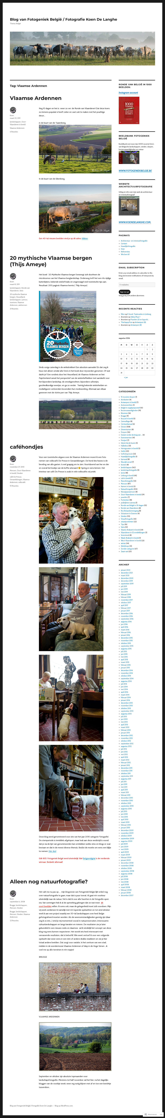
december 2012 (127, 735)
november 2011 (126, 771)
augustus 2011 (126, 779)
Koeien (123, 465)
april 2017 (124, 605)
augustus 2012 (126, 746)
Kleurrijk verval (126, 462)
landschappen (15, 122)
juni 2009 (124, 847)
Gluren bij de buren (128, 443)
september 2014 (127, 678)
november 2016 (127, 616)
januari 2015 (125, 668)
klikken (85, 238)
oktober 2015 (126, 643)
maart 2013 (125, 727)
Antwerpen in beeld (128, 402)
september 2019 (127, 584)
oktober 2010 (126, 803)
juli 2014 (124, 684)
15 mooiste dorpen (128, 397)
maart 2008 (125, 887)
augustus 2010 (126, 809)
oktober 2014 (126, 676)
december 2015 (127, 638)
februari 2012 (126, 763)
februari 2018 (126, 597)
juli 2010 (124, 811)
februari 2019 (126, 594)
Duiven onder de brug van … (131, 435)
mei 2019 (124, 592)
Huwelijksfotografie (128, 246)
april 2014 (124, 692)
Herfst (123, 451)
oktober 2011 (125, 773)
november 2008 (127, 866)
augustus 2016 (126, 622)
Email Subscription (132, 267)
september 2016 (127, 619)
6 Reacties (14, 132)
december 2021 (127, 573)
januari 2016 (125, 635)
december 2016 (127, 613)
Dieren (123, 427)
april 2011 (124, 790)
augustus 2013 (126, 714)
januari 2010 (125, 828)
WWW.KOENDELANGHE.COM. (135, 222)
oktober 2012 (126, 741)
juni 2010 (124, 814)
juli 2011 (123, 781)
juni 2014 (124, 687)
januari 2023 (125, 570)
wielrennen (22, 305)
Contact (124, 243)
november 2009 (127, 833)
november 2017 (127, 600)
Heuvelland (20, 297)
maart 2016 (125, 630)
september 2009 (127, 838)
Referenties (125, 252)
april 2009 (125, 852)
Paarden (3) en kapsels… (140, 320)
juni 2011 (124, 784)
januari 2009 (126, 860)
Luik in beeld (125, 478)
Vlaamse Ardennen (36, 98)
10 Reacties (14, 486)
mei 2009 (124, 849)
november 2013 (127, 706)
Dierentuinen (126, 429)
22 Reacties (14, 921)
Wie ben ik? (125, 254)
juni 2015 (124, 654)
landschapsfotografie (129, 470)
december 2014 (127, 670)
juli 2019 (124, 586)
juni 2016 (124, 624)
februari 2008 (126, 890)
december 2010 (127, 798)
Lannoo (24, 300)
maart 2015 (125, 662)
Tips (122, 524)
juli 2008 (124, 876)
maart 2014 (125, 695)
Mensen (13, 470)
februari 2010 (126, 825)
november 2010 (127, 800)
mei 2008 (124, 882)
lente (123, 473)
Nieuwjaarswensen (128, 492)
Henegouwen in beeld (129, 448)
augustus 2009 (126, 841)
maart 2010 (125, 822)
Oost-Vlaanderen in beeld (131, 494)
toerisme (13, 302)
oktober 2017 (126, 603)
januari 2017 (125, 611)
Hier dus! (52, 851)
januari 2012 (125, 765)
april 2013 (124, 725)
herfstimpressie (127, 454)
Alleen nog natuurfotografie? (49, 881)
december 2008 (127, 863)
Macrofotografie (127, 481)
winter (123, 543)
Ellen (123, 314)
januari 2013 (125, 733)
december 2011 (126, 768)
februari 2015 (126, 665)
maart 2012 (125, 760)
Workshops (125, 546)
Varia (21, 291)
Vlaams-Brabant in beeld (130, 530)
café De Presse (15, 477)
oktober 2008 (126, 868)
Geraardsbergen (16, 479)
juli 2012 (124, 749)
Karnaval (124, 459)
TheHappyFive (126, 322)
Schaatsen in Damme (129, 513)
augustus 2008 (126, 874)
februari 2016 (126, 632)
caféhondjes (26, 447)
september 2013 (127, 711)
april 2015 (124, 659)
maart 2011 (125, 792)
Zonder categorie (127, 549)
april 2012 (124, 757)
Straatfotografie (127, 519)
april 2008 (125, 885)
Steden (20, 473)
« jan (126, 377)
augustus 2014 (126, 681)
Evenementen (126, 438)
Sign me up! (124, 292)
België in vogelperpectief (130, 408)
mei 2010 (124, 817)
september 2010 (127, 806)
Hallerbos (124, 446)
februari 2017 (126, 608)
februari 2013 (126, 730)
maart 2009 (125, 855)
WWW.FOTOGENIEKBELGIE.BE (135, 170)
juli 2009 (124, 844)
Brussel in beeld (127, 419)
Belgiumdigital (89, 858)
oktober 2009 (126, 836)
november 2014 (127, 673)
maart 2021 (125, 575)
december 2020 (127, 578)
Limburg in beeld (127, 475)
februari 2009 (126, 857)
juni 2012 (124, 752)
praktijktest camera (128, 503)
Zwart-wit (124, 551)
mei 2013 (124, 722)
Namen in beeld (127, 486)
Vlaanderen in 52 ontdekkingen (133, 532)
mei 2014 (124, 689)
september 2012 (127, 744)
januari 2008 (126, 893)
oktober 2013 (126, 708)
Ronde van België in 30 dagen (132, 505)
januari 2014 (125, 700)
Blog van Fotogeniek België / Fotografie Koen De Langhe (63, 19)
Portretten (125, 500)
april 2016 (124, 627)
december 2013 (127, 703)
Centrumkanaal (126, 424)
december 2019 (127, 581)
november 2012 (127, 738)
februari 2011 (125, 795)
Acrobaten (125, 400)
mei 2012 (124, 754)
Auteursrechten (127, 405)
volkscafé (21, 482)
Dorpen (124, 432)
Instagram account (128, 92)
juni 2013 (124, 719)
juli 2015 (124, 651)
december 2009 (127, 830)
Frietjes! (124, 440)
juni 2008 (124, 879)
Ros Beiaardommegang (130, 511)
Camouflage (125, 421)
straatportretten (127, 522)
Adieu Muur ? (135, 317)
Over (123, 249)
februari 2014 (126, 697)
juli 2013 (124, 716)
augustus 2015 (126, 649)
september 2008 (127, 871)
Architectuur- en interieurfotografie (134, 241)
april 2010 (124, 819)
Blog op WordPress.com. (64, 1106)
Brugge (12, 905)
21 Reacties (14, 309)
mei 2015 (124, 657)
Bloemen (124, 413)
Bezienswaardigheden (129, 410)
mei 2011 (124, 787)
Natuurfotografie (127, 489)
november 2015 (127, 641)
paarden (124, 497)
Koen (12, 115)
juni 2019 (124, 589)
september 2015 (127, 646)
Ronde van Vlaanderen (129, 508)
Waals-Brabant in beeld (130, 538)
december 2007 (127, 895)
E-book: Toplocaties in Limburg (139, 314)
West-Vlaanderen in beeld (131, 541)
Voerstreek (125, 535)
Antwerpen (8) (140, 322)
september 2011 (127, 776)
